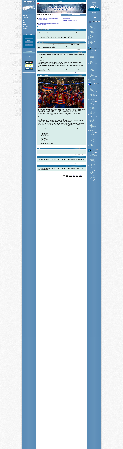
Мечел (91, 125)
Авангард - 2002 (18, 25)
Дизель (91, 33)
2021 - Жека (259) (105, 8)
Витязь (91, 176)
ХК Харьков (92, 108)
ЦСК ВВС (92, 88)
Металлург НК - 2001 (17, 26)
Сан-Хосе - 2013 (18, 15)
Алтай (91, 71)
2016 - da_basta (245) (106, 12)
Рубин (91, 144)
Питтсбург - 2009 (18, 114)
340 (77, 175)
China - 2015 (18, 40)
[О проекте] (84, 3)
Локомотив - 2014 (17, 109)
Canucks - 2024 (17, 56)
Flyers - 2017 (17, 62)
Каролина (92, 161)
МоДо (91, 68)
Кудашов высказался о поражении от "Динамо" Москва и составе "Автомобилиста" (48, 19)
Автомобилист (93, 91)
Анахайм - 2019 (17, 60)
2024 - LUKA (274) (105, 5)
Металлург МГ (93, 63)
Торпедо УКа (92, 96)
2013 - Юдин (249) (105, 15)
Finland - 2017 (18, 39)
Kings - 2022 (17, 57)
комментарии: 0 (78, 49)
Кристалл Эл (92, 41)
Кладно (91, 98)
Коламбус (92, 159)
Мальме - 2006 (17, 93)
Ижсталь (91, 165)
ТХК (91, 127)
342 (70, 175)
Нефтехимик (92, 164)
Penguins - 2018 (17, 61)
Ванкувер (92, 119)
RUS (90, 1)
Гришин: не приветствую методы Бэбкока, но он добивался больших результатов (48, 24)
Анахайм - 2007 (17, 71)
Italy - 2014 (19, 41)
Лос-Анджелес (93, 73)
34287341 (29, 56)
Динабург (92, 70)
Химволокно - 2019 (16, 81)
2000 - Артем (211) (105, 27)
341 (74, 175)
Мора (91, 42)
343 (67, 175)
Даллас (91, 89)
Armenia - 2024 (18, 34)
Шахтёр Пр (92, 177)
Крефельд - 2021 (18, 8)
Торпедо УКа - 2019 (17, 105)
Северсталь (92, 94)
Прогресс (92, 114)
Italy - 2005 (19, 50)
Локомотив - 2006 (17, 117)
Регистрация (29, 51)
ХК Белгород (92, 79)
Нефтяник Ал (93, 95)
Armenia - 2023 (18, 35)
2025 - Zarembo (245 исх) (106, 4)
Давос (91, 40)
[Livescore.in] (29, 62)
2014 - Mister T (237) (106, 14)
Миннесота (92, 130)
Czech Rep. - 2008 (17, 47)
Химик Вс (92, 75)
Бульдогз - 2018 (17, 82)
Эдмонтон (92, 35)
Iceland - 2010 (18, 45)
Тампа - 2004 (18, 118)
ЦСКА (91, 122)
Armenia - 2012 (18, 43)
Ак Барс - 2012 (18, 16)
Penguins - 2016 (17, 63)
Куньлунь (92, 171)
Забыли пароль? (29, 49)
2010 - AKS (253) (105, 18)
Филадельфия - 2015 (16, 64)
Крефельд (92, 28)
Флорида (91, 109)
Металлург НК (93, 76)
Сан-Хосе (92, 31)
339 (80, 175)
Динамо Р (92, 99)
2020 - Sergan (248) (105, 9)
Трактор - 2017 (17, 83)
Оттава (91, 74)
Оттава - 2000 (18, 27)
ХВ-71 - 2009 (17, 69)
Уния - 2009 (18, 90)
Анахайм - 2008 (18, 20)
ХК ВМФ (92, 60)
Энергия (91, 69)
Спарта (91, 173)
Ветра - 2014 (18, 85)
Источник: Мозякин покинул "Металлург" (45, 16)
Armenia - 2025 (18, 33)
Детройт (91, 111)
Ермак (91, 37)
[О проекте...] (29, 5)
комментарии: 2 (78, 171)
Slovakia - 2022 (18, 36)
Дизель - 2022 (17, 78)
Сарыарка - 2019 (18, 10)
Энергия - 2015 (18, 108)
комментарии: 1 (78, 39)
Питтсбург (92, 32)
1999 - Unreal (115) (105, 28)
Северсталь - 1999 (17, 28)
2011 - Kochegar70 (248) (106, 17)
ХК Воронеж (92, 174)
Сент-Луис (92, 138)
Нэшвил (91, 129)
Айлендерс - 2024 (17, 76)
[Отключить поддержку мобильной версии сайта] (82, 3)
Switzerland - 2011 (17, 44)
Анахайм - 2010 (17, 68)
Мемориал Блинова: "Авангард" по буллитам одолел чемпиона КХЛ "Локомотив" (49, 21)
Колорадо (92, 179)
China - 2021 (18, 37)
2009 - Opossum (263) (106, 19)
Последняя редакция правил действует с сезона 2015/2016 (73, 16)
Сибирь (91, 30)
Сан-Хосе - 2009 (18, 19)
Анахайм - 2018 (18, 11)
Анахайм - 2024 (18, 5)
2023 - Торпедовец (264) (106, 6)
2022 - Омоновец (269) (106, 7)
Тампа (91, 53)
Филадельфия (92, 38)
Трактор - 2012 (17, 67)
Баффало (92, 56)
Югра (91, 140)
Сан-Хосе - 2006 (18, 22)
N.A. (98, 1)
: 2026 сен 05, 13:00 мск (70, 20)
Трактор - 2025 (18, 99)
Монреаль (92, 158)
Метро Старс (92, 121)
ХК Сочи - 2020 (17, 80)
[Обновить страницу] (79, 3)
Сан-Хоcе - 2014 (17, 65)
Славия (91, 145)
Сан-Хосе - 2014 (18, 14)
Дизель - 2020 (17, 59)
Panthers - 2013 (17, 66)
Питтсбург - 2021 (17, 79)
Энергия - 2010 (17, 89)
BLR (94, 1)
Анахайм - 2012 (17, 87)
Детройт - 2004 (18, 23)
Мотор (91, 93)
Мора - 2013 (18, 86)
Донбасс (91, 169)
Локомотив (92, 113)
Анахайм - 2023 (18, 6)
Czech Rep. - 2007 (17, 48)
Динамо (91, 104)
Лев (90, 135)
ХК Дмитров (92, 154)
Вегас (91, 178)
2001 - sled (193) (105, 26)
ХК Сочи (92, 107)
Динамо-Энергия (93, 155)
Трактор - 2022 (18, 7)
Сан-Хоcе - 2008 (17, 70)
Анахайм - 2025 (18, 4)
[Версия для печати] (80, 3)
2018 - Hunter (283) (105, 11)
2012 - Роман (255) (105, 16)
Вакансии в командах (66, 18)
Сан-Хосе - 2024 (18, 100)
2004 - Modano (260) (106, 23)
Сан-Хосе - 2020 (18, 9)
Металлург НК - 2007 (17, 21)
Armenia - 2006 (18, 49)
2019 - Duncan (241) (105, 10)
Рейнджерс (92, 120)
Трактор (91, 26)
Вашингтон (92, 55)
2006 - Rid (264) (105, 22)
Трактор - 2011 (18, 17)
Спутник (91, 90)
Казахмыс (92, 172)
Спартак (91, 124)
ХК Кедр (92, 139)
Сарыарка (92, 27)
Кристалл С (92, 112)
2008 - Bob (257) (105, 20)
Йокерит (91, 163)
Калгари (91, 160)
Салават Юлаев (93, 126)
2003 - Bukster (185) (105, 24)
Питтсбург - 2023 (17, 77)
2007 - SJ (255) (105, 21)
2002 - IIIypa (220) (105, 25)
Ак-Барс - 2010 (18, 18)
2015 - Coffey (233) (105, 13)
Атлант (91, 57)
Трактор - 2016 (18, 12)
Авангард (92, 143)
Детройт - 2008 (17, 91)
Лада (91, 103)
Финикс (91, 156)
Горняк (91, 62)
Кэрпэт (91, 181)
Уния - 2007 (18, 92)
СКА (91, 52)
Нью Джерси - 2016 (16, 84)
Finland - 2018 (18, 38)
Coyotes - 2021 (17, 58)
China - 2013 (18, 42)
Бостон (91, 61)
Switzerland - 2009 (17, 46)
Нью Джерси (92, 36)
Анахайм (92, 25)
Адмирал (92, 134)
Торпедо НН (92, 106)
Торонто (91, 58)
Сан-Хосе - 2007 (18, 116)
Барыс (91, 136)
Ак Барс (91, 43)
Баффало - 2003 (18, 24)
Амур (91, 78)
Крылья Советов (93, 141)
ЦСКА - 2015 (18, 13)
